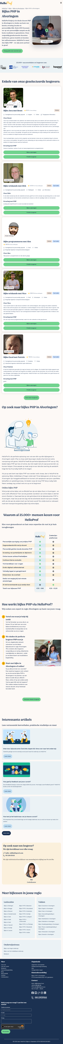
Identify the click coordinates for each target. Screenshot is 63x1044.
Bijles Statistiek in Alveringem (46, 921)
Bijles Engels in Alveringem (45, 908)
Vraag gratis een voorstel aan (12, 51)
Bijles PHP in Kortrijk (24, 914)
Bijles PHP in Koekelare (25, 911)
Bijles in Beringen (8, 906)
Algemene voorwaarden (38, 965)
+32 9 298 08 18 (36, 985)
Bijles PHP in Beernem (25, 906)
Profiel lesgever (31, 157)
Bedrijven (6, 954)
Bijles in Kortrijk (8, 928)
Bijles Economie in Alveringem (46, 906)
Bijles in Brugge (8, 908)
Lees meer (6, 833)
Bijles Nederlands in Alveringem (47, 919)
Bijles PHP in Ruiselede (25, 927)
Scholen (3, 975)
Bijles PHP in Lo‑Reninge (26, 924)
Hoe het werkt (5, 966)
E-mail (2, 1012)
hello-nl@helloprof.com (14, 853)
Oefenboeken (4, 977)
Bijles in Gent (7, 922)
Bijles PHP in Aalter (24, 932)
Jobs (33, 968)
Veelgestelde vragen (37, 970)
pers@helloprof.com (40, 987)
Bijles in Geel (7, 917)
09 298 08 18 (10, 855)
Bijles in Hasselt (8, 925)
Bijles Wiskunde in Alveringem (46, 932)
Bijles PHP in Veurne (24, 930)
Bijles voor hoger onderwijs (11, 948)
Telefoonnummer (5, 1007)
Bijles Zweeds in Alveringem (46, 934)
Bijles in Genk (7, 919)
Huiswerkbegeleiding (6, 970)
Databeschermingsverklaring (39, 966)
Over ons (3, 965)
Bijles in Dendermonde (10, 914)
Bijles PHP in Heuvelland (26, 908)
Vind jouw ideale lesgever (31, 699)
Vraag (2, 1018)
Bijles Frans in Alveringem (45, 911)
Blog (2, 972)
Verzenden (6, 1031)
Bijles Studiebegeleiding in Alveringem (48, 924)
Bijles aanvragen (31, 152)
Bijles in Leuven (8, 930)
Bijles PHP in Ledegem (25, 917)
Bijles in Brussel (8, 911)
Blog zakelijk (4, 973)
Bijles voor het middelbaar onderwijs (13, 951)
